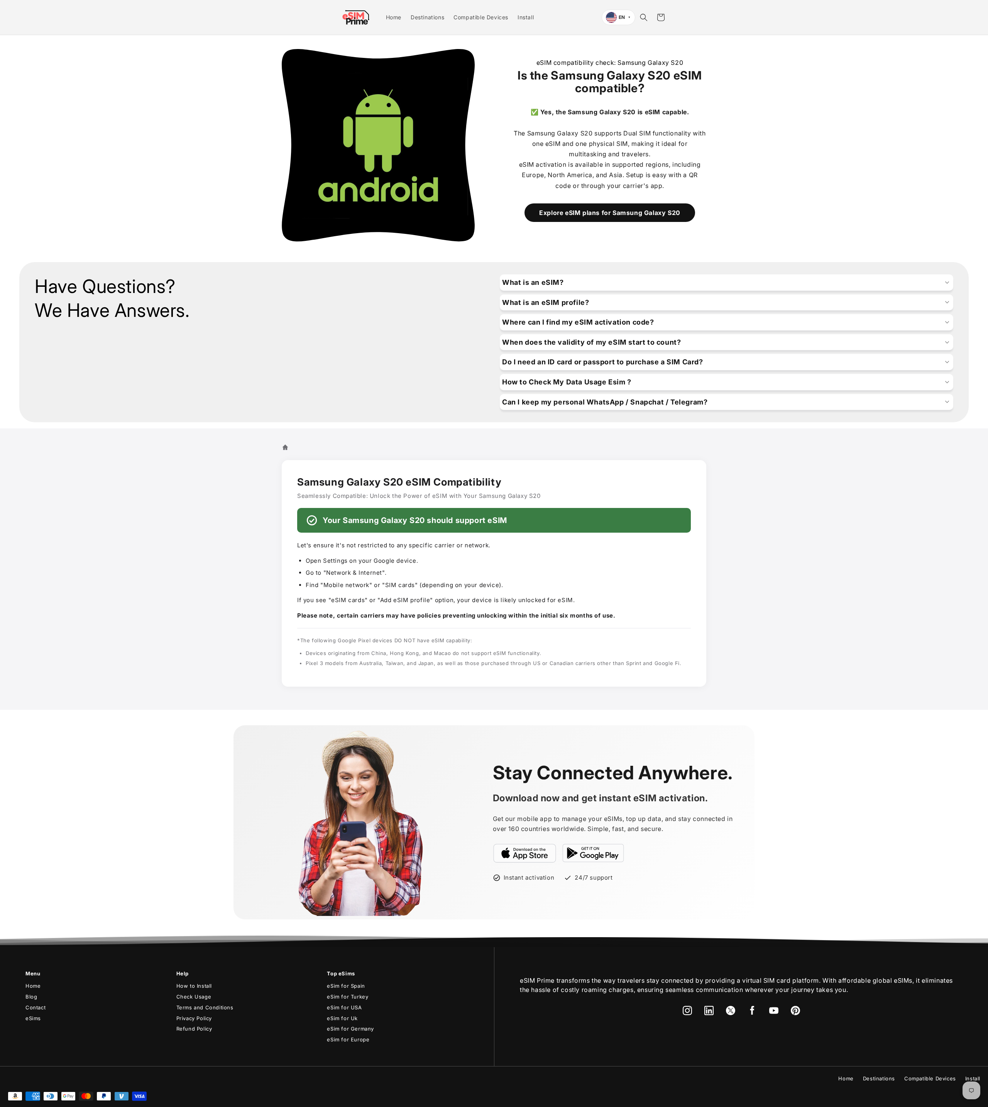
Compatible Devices (930, 1078)
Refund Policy (194, 1029)
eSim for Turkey (347, 997)
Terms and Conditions (204, 1007)
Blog (31, 997)
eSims (33, 1018)
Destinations (879, 1078)
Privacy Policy (194, 1018)
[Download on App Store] (525, 853)
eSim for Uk (342, 1018)
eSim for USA (344, 1007)
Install (972, 1078)
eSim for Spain (346, 986)
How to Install (194, 986)
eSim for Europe (348, 1039)
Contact (35, 1007)
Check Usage (193, 997)
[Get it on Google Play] (593, 853)
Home (33, 986)
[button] (643, 17)
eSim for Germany (350, 1029)
